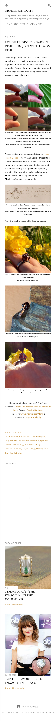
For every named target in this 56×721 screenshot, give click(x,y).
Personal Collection (13, 449)
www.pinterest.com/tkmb (31, 414)
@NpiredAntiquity (35, 410)
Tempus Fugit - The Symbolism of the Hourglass (20, 595)
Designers (9, 440)
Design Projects (38, 436)
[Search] (49, 5)
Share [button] (7, 432)
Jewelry (20, 445)
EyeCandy (44, 440)
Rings (32, 449)
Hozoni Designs (12, 158)
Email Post (16, 432)
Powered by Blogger (30, 707)
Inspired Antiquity (19, 10)
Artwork (14, 436)
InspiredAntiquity (33, 417)
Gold (14, 445)
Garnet (8, 445)
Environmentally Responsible (26, 440)
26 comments (18, 688)
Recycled (26, 449)
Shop (30, 24)
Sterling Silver (42, 449)
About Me (20, 24)
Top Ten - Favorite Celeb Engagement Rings (24, 681)
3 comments (17, 604)
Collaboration (25, 436)
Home (8, 24)
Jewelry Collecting (32, 445)
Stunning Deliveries (13, 453)
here (47, 154)
